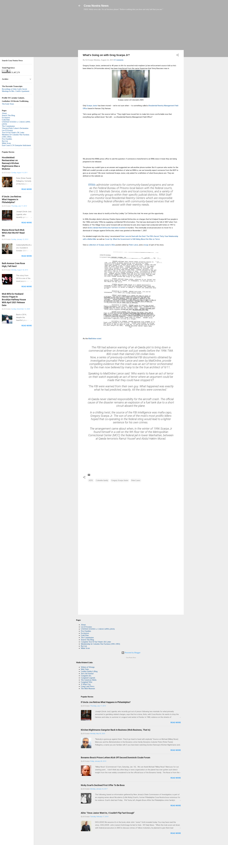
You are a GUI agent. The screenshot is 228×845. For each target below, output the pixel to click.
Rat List (84, 646)
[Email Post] (89, 476)
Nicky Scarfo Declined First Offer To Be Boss (103, 785)
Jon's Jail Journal (87, 674)
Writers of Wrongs (88, 667)
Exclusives (85, 633)
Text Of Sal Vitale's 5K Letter (13, 133)
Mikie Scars (85, 648)
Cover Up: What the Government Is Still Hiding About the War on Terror (132, 239)
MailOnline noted (94, 339)
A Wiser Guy (86, 684)
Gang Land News (87, 686)
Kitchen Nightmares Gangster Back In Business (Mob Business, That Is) (115, 730)
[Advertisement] (131, 31)
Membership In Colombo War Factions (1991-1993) (100, 644)
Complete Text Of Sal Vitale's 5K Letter (96, 642)
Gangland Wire (86, 682)
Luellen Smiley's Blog (89, 671)
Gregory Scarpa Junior (119, 480)
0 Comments (118, 60)
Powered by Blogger (132, 653)
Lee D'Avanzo (86, 627)
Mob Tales (85, 669)
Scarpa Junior (92, 106)
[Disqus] (131, 515)
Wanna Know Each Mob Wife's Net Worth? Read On (13, 233)
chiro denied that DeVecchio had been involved (107, 228)
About (83, 625)
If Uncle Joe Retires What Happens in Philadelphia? (106, 702)
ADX (91, 480)
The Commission (87, 638)
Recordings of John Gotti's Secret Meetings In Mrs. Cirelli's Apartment (15, 90)
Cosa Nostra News (96, 5)
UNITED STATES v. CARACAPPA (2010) (98, 629)
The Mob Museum (88, 688)
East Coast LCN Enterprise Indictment (16, 145)
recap (145, 245)
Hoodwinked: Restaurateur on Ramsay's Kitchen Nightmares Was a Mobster (11, 163)
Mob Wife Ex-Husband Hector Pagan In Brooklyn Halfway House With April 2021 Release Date (14, 299)
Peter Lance (125, 236)
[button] (177, 55)
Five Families (86, 631)
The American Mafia (88, 680)
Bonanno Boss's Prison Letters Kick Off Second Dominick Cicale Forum (115, 757)
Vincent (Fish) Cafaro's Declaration (15, 128)
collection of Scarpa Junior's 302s (101, 245)
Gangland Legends (88, 678)
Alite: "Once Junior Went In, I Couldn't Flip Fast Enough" (107, 813)
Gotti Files (85, 635)
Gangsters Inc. (86, 676)
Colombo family (102, 480)
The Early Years (8, 104)
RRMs (92, 184)
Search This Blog (87, 640)
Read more (176, 722)
